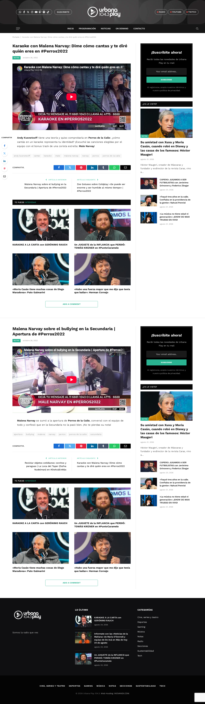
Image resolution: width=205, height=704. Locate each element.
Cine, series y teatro (147, 617)
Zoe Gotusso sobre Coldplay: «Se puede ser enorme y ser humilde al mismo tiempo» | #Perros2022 (101, 187)
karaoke (48, 156)
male (57, 156)
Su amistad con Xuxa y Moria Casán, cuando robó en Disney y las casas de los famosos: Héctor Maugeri (165, 148)
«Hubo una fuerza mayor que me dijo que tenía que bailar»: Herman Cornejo (102, 291)
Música (141, 631)
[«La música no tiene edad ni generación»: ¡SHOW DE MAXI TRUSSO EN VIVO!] (148, 217)
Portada (15, 37)
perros (95, 156)
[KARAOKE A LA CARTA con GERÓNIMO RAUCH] (40, 225)
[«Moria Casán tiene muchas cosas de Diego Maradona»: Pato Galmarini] (40, 269)
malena (41, 434)
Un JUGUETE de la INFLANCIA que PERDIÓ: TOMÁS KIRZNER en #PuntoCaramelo (99, 246)
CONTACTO (139, 28)
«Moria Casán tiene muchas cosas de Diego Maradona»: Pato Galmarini (38, 291)
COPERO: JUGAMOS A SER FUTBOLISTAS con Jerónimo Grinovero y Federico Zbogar (174, 182)
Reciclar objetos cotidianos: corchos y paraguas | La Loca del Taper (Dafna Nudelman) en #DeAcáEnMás (45, 466)
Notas (16, 58)
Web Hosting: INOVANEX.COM (115, 693)
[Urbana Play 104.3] (107, 12)
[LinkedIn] (5, 161)
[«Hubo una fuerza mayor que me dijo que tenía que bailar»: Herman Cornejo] (102, 269)
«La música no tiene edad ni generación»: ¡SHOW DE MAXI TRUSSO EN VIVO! (175, 217)
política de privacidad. (170, 90)
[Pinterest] (5, 169)
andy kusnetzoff (22, 156)
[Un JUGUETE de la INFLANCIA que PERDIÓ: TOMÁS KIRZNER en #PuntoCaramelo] (102, 225)
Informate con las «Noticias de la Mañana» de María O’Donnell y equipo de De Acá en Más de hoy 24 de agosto (111, 638)
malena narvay (71, 156)
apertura (18, 434)
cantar (37, 156)
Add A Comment (71, 304)
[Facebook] (5, 146)
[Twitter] (5, 153)
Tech (139, 655)
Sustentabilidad (145, 651)
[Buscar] (197, 28)
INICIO (70, 28)
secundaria (95, 434)
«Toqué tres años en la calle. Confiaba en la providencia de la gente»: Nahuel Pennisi (175, 199)
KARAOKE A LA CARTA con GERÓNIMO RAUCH (39, 244)
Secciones (142, 646)
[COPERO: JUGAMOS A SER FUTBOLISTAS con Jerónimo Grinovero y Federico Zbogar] (148, 183)
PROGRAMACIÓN (87, 28)
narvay (85, 156)
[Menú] (18, 28)
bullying (30, 434)
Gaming (141, 627)
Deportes (142, 622)
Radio (140, 641)
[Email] (5, 176)
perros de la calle (111, 156)
